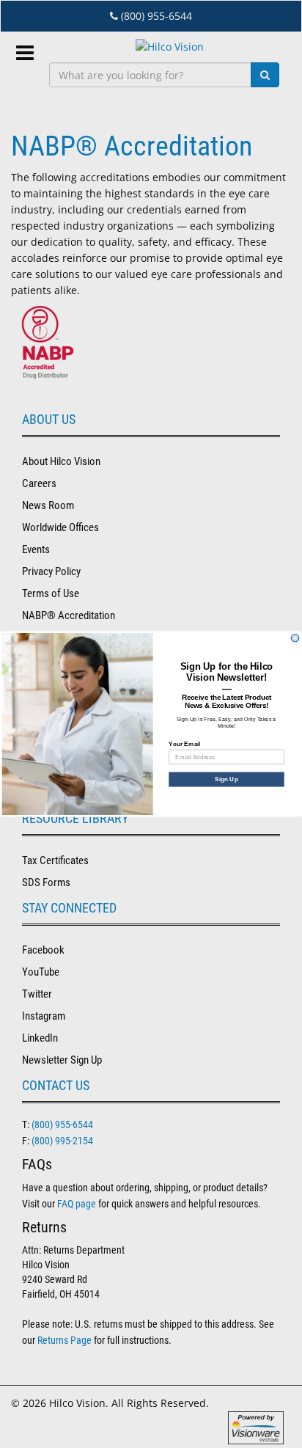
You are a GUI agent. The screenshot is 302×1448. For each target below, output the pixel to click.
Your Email (184, 743)
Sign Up (226, 779)
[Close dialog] (295, 638)
